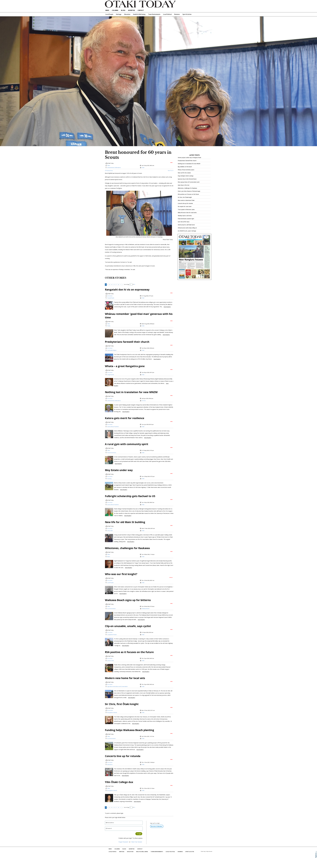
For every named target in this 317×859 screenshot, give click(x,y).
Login (139, 833)
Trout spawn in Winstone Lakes (186, 209)
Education (127, 14)
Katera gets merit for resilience (124, 418)
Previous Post (109, 170)
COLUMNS (115, 10)
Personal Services (111, 452)
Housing (109, 478)
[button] (316, 856)
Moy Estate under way (119, 470)
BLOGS (123, 10)
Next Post (170, 170)
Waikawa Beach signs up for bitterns (128, 600)
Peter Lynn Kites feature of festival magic (189, 191)
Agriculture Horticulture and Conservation (117, 686)
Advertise (131, 10)
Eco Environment (111, 608)
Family (108, 326)
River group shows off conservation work (188, 182)
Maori (108, 556)
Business (177, 14)
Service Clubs (110, 660)
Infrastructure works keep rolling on (187, 228)
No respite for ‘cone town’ (185, 206)
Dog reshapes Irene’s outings (185, 176)
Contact (141, 10)
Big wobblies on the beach (185, 166)
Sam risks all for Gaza (183, 221)
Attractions (109, 764)
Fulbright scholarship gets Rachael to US (130, 496)
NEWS (107, 10)
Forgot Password (123, 842)
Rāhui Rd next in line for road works (187, 212)
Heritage (118, 14)
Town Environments (154, 14)
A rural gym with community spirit (126, 444)
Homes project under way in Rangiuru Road (189, 157)
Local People (109, 14)
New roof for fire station (184, 173)
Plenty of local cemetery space (186, 169)
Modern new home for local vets (125, 678)
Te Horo (144, 400)
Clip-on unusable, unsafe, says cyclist (128, 626)
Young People (110, 298)
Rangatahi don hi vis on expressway (127, 289)
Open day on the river (183, 185)
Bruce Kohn (110, 710)
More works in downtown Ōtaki (186, 200)
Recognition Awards (112, 712)
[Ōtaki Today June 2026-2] (194, 257)
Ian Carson (109, 296)
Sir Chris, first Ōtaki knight (122, 704)
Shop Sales (110, 530)
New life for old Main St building (125, 522)
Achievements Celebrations (114, 167)
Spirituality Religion (112, 350)
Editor (108, 165)
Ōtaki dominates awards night (186, 218)
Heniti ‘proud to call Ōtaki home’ (186, 225)
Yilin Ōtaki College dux (119, 782)
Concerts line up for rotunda (122, 756)
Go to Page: (126, 284)
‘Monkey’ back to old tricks (185, 215)
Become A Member (156, 826)
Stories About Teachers (113, 426)
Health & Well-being (139, 14)
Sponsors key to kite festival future (187, 179)
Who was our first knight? (121, 574)
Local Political (167, 14)
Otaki (143, 167)
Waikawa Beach (145, 608)
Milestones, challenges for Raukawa (127, 548)
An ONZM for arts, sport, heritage (187, 231)
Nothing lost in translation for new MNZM (131, 392)
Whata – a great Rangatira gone (125, 366)
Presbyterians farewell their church (127, 341)
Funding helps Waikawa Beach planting (129, 730)
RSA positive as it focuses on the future (129, 652)
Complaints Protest (111, 634)
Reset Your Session (136, 842)
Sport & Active (187, 14)
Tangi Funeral (110, 374)
